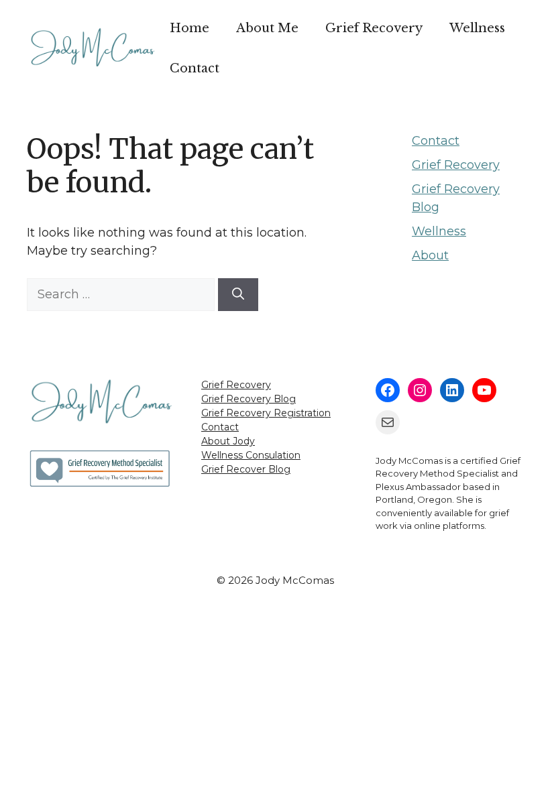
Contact (194, 68)
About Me (267, 28)
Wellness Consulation (250, 455)
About (430, 255)
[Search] (238, 294)
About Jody (228, 441)
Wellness (477, 28)
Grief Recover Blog (245, 469)
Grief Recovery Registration (266, 413)
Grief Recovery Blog (248, 399)
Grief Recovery (374, 28)
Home (189, 28)
